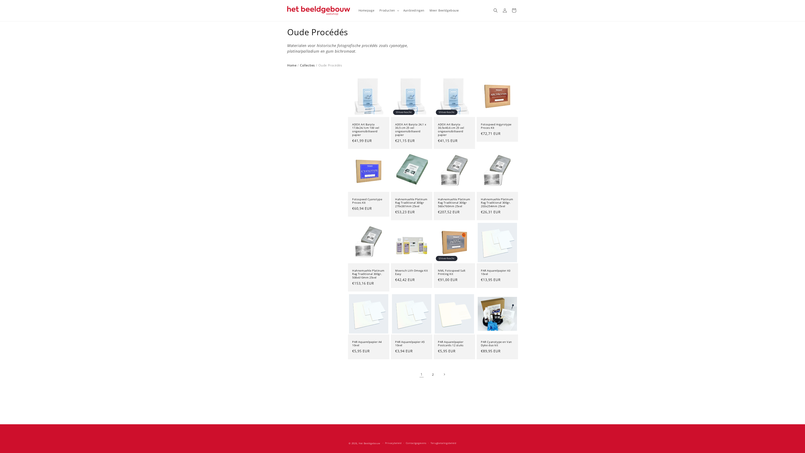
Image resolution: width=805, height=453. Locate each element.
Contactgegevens (416, 443)
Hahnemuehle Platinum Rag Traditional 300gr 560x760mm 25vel (454, 202)
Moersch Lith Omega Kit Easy (411, 272)
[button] (389, 10)
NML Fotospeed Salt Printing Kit (452, 272)
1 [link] (422, 374)
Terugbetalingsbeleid (443, 443)
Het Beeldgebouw (369, 443)
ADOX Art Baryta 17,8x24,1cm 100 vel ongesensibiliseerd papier (365, 129)
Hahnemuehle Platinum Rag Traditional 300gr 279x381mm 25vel (411, 202)
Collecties (307, 65)
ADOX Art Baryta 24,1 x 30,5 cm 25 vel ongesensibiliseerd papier (410, 129)
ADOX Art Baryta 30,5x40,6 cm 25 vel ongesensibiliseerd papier (451, 129)
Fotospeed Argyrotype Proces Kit (496, 126)
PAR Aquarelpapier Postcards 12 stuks (451, 343)
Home (291, 65)
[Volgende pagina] (444, 374)
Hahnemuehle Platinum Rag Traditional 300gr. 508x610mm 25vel (368, 274)
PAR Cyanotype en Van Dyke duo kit (496, 343)
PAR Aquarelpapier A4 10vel (367, 343)
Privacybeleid (393, 443)
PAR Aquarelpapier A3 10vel (495, 272)
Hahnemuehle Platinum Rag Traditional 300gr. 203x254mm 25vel (497, 202)
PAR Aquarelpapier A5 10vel (410, 343)
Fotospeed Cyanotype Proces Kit (367, 200)
